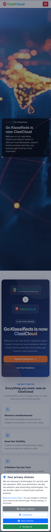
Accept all (27, 526)
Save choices (27, 521)
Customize (27, 515)
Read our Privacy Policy (12, 498)
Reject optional (27, 509)
